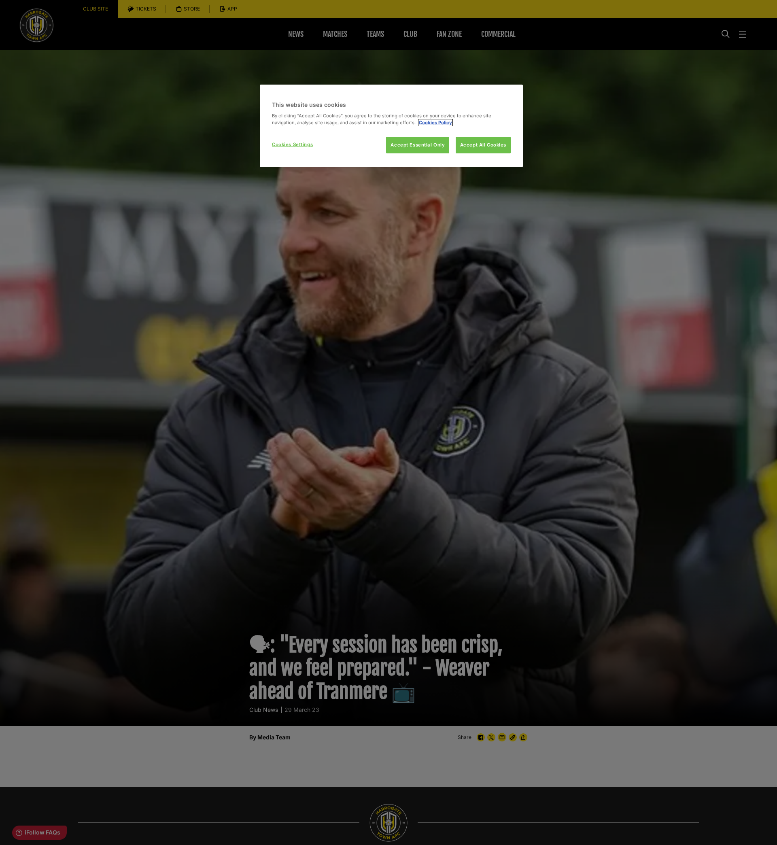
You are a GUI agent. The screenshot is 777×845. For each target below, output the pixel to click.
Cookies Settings (292, 144)
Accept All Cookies (483, 145)
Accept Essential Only (418, 145)
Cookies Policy (435, 122)
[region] (391, 126)
